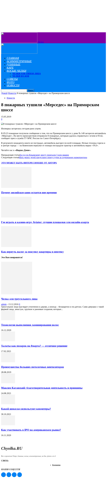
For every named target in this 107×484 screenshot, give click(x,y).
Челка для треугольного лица (19, 298)
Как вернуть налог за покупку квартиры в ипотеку (32, 251)
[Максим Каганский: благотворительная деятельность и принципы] (8, 382)
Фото (10, 82)
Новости (13, 85)
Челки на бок (20, 76)
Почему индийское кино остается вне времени (29, 192)
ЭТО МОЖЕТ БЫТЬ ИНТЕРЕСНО (19, 163)
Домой (4, 93)
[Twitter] (14, 474)
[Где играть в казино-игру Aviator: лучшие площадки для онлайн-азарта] (16, 217)
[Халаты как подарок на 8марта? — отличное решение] (8, 340)
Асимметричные (19, 61)
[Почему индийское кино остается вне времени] (16, 187)
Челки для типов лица (26, 73)
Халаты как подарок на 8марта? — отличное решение (34, 345)
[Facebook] (3, 474)
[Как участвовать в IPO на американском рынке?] (8, 424)
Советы (12, 78)
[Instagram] (9, 474)
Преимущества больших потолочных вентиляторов (32, 366)
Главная (13, 57)
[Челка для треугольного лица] (16, 293)
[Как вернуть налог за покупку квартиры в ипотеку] (16, 246)
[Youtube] (19, 474)
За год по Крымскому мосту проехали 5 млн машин (44, 155)
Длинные (13, 64)
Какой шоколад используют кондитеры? (26, 408)
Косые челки (16, 70)
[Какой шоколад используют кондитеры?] (8, 403)
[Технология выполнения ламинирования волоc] (8, 319)
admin (4, 304)
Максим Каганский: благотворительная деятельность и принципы (41, 387)
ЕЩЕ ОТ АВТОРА (47, 163)
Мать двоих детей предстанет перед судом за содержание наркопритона (53, 157)
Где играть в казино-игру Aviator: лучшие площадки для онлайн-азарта (45, 222)
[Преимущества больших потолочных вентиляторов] (8, 361)
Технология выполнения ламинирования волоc (30, 324)
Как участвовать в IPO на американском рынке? (31, 429)
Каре (10, 67)
